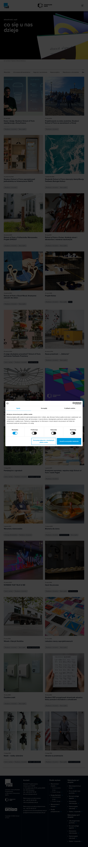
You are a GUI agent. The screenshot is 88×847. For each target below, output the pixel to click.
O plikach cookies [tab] (69, 408)
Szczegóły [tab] (44, 408)
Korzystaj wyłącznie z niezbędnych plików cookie (43, 441)
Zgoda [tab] (18, 408)
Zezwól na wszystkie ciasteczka (69, 441)
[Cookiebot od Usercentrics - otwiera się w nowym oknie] (73, 403)
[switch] (34, 433)
